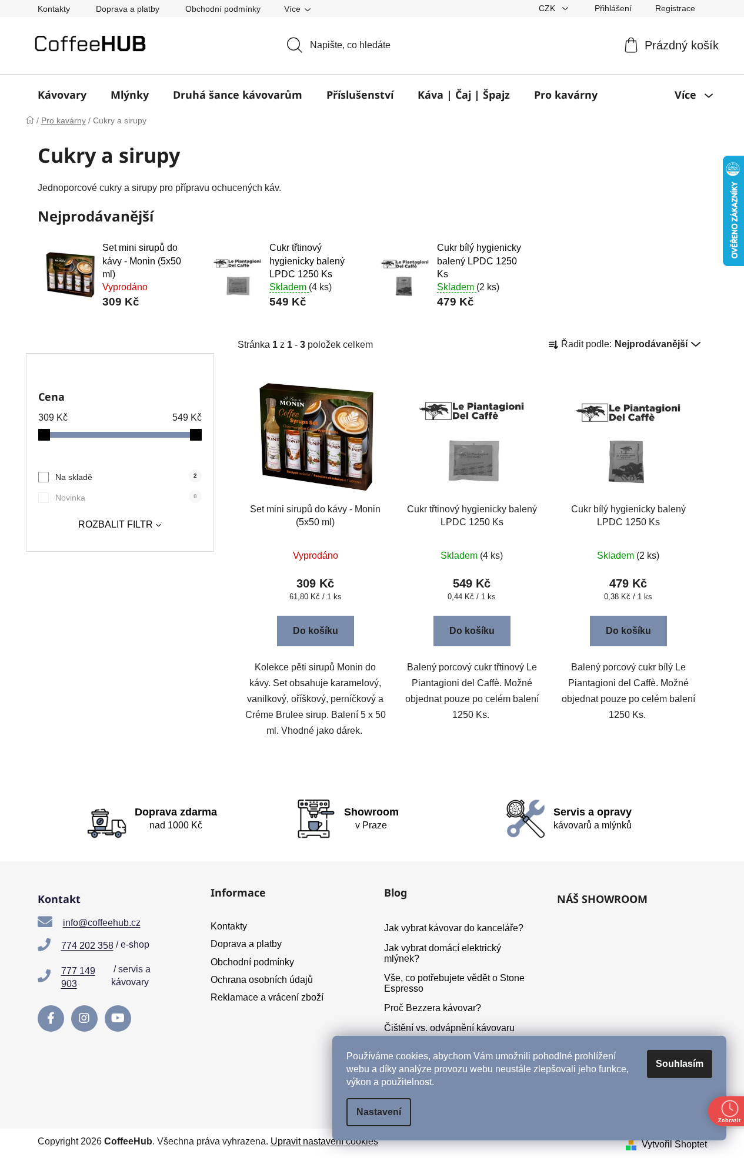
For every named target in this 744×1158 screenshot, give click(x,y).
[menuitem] (62, 95)
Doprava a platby (127, 9)
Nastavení (378, 1112)
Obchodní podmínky (223, 9)
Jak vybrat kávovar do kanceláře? (453, 928)
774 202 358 (87, 946)
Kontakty (54, 9)
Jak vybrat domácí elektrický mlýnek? (442, 953)
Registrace (675, 8)
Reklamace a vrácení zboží (267, 997)
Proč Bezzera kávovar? (432, 1008)
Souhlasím (679, 1064)
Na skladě (126, 477)
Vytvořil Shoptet (674, 1144)
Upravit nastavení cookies (324, 1141)
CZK (548, 8)
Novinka (126, 497)
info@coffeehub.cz (102, 923)
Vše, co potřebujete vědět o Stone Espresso (454, 983)
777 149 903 (78, 977)
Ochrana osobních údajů (262, 980)
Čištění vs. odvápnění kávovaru (449, 1028)
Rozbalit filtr (115, 524)
